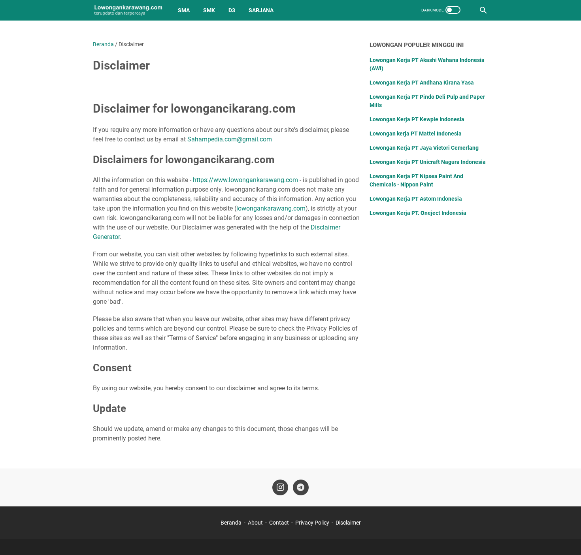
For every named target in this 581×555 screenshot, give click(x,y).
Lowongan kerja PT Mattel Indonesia (416, 133)
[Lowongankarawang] (128, 10)
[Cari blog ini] (483, 10)
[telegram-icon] (301, 487)
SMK (209, 10)
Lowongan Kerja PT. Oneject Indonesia (418, 213)
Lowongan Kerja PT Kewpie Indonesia (417, 119)
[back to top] (565, 537)
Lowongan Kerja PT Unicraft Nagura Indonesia (428, 162)
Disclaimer (348, 522)
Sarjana (261, 10)
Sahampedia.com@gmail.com (229, 139)
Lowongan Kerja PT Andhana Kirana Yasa (422, 82)
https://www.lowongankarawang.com (245, 180)
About (255, 522)
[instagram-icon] (280, 487)
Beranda (231, 522)
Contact (279, 522)
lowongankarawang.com (271, 208)
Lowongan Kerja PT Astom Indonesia (416, 199)
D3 (231, 10)
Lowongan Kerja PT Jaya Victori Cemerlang (424, 148)
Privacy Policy (312, 522)
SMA (184, 10)
